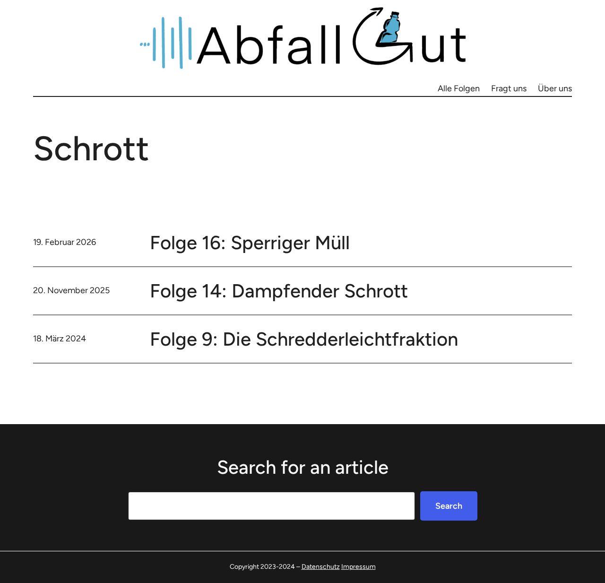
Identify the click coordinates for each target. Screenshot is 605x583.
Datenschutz (321, 567)
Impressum (358, 567)
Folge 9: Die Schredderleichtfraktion (304, 339)
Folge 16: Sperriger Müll (250, 242)
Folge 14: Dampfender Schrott (279, 290)
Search (448, 506)
